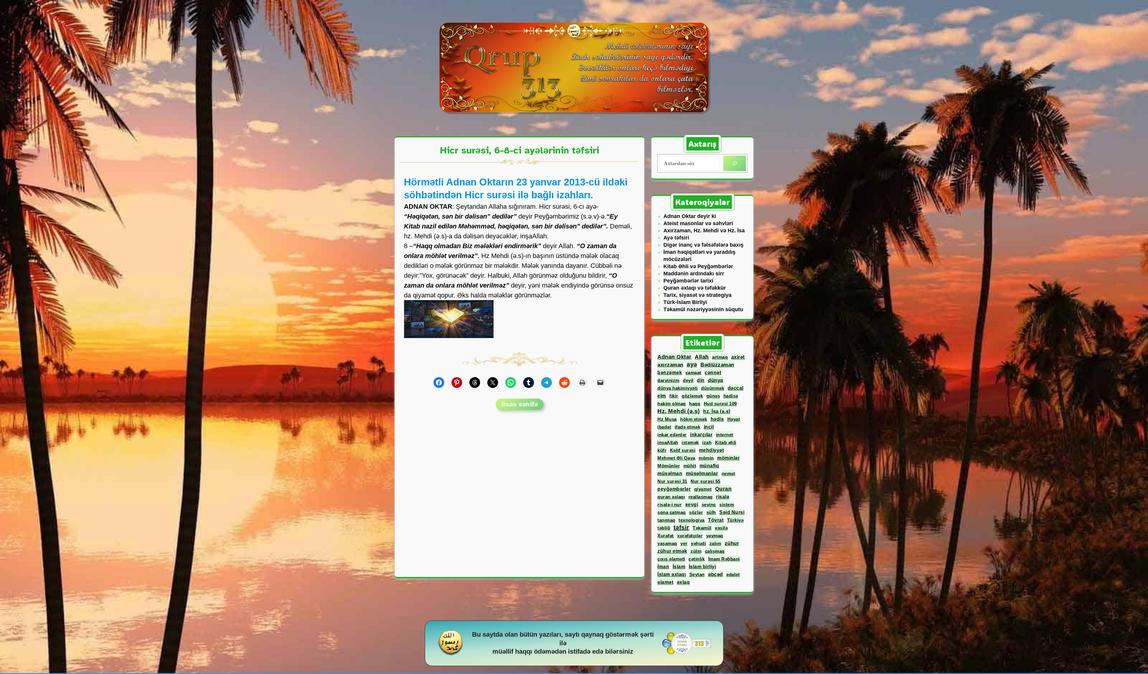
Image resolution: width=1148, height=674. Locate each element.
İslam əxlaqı (671, 574)
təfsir (681, 527)
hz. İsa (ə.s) (716, 411)
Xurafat (665, 535)
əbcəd (715, 574)
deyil (688, 380)
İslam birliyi (702, 566)
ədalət (733, 574)
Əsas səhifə (519, 404)
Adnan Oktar (674, 357)
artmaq (720, 357)
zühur (732, 543)
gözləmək (692, 395)
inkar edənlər (672, 434)
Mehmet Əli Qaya (676, 457)
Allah (702, 357)
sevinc (709, 504)
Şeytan (697, 574)
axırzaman (670, 365)
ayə (692, 364)
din (701, 380)
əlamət (665, 582)
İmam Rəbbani (724, 558)
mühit (689, 465)
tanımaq (666, 520)
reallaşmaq (701, 496)
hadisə (730, 395)
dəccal (736, 388)
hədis (717, 419)
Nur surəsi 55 (705, 481)
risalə (722, 496)
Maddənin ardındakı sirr (693, 274)
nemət (728, 473)
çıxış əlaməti (671, 558)
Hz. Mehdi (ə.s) (678, 411)
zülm (696, 551)
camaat (693, 372)
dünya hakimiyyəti (677, 388)
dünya (715, 380)
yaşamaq (667, 543)
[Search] (734, 163)
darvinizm (668, 380)
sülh (711, 512)
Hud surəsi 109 (720, 403)
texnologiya (692, 520)
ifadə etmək (687, 426)
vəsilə (721, 527)
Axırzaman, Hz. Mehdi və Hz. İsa (704, 231)
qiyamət (703, 489)
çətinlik (697, 558)
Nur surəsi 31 (672, 481)
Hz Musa (667, 419)
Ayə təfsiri (676, 238)
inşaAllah (667, 442)
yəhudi (698, 543)
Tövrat (715, 520)
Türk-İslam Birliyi (685, 302)
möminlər (728, 457)
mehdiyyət (711, 450)
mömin (706, 457)
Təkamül (702, 527)
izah (707, 442)
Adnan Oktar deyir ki (689, 216)
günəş (713, 395)
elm (661, 395)
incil (709, 426)
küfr (661, 450)
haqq (694, 403)
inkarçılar (701, 434)
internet (724, 434)
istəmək (690, 442)
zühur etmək (672, 551)
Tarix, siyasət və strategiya (697, 295)
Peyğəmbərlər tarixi (688, 281)
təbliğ (663, 527)
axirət (738, 357)
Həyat (733, 419)
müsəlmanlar (702, 473)
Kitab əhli (725, 442)
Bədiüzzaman (717, 365)
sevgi (691, 504)
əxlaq (683, 582)
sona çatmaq (671, 512)
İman (663, 566)
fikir (673, 395)
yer (684, 543)
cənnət (713, 372)
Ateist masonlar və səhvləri (698, 223)
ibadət (664, 426)
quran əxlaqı (671, 496)
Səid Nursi (731, 512)
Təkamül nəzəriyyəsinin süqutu (703, 309)
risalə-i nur (669, 504)
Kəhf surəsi (683, 450)
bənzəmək (669, 372)
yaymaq (714, 535)
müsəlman (669, 473)
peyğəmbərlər (674, 489)
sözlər (696, 512)
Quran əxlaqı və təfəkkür (694, 288)
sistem (726, 504)
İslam (679, 566)
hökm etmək (693, 419)
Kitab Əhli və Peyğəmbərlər (698, 266)
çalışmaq (715, 551)
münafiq (709, 465)
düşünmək (712, 388)
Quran (723, 489)
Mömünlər (668, 465)
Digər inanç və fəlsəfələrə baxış (703, 245)
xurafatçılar (690, 535)
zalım (715, 543)
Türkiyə (735, 520)
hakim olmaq (671, 403)
